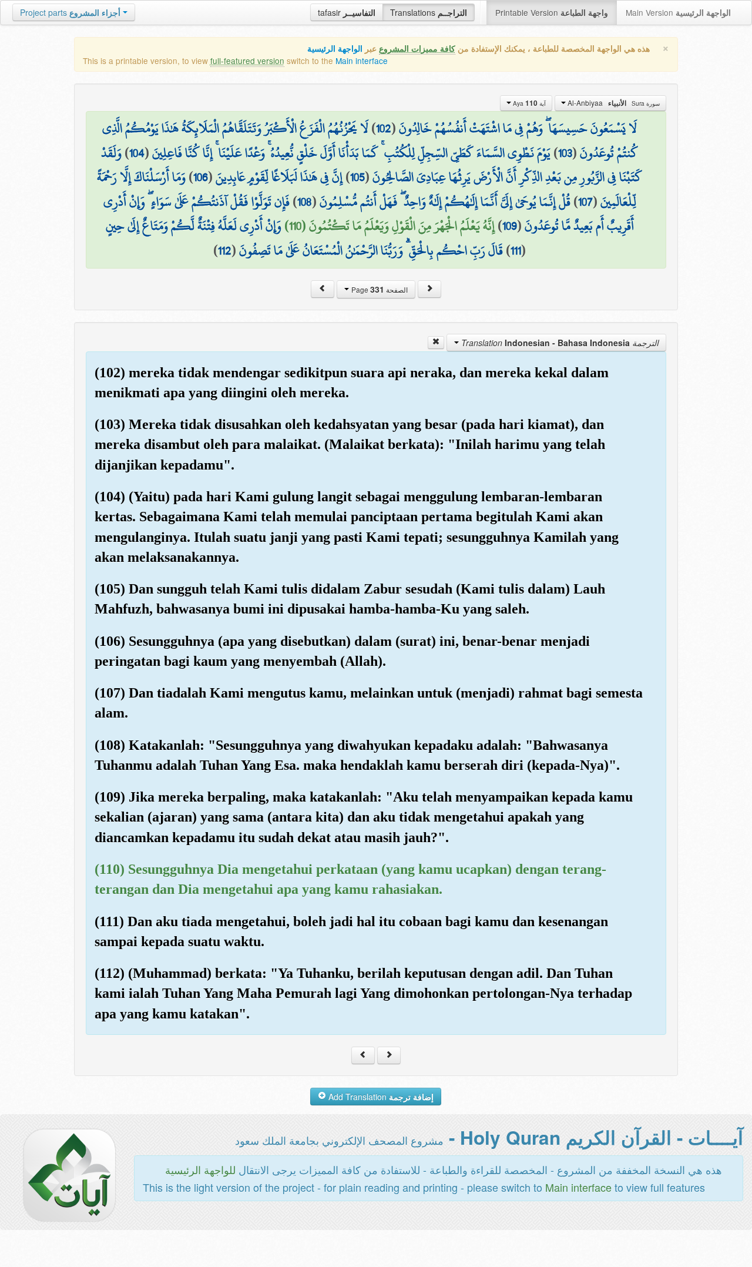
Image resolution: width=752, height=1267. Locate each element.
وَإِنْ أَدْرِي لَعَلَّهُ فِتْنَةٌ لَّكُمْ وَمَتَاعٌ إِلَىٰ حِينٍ (193, 226)
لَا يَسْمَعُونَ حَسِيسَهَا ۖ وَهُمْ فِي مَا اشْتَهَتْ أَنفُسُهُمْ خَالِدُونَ (518, 128)
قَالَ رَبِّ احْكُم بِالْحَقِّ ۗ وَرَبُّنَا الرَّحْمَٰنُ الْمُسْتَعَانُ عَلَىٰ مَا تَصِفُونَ (371, 250)
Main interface (361, 60)
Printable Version (551, 12)
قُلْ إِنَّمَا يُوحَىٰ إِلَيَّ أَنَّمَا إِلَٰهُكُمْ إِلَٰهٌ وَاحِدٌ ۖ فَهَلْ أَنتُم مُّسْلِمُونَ (445, 201)
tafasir (346, 12)
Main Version (678, 12)
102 (383, 128)
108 (304, 201)
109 (509, 226)
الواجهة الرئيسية (334, 48)
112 (224, 250)
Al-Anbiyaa (613, 103)
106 (200, 177)
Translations (428, 12)
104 (137, 153)
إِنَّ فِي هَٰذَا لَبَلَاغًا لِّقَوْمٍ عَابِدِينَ (279, 177)
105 (357, 177)
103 (565, 153)
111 (516, 250)
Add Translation (380, 1096)
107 (585, 201)
